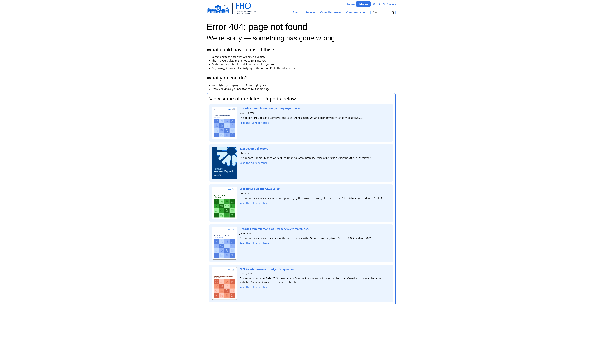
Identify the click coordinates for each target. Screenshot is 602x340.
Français (391, 4)
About (296, 12)
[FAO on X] (374, 4)
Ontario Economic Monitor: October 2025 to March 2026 (274, 229)
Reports (310, 12)
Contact (351, 4)
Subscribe (363, 4)
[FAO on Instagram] (384, 4)
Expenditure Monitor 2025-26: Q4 (260, 188)
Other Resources (330, 12)
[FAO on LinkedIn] (379, 4)
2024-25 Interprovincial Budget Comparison (267, 269)
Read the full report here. (254, 123)
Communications (357, 12)
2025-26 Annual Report (254, 148)
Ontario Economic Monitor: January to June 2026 (270, 108)
